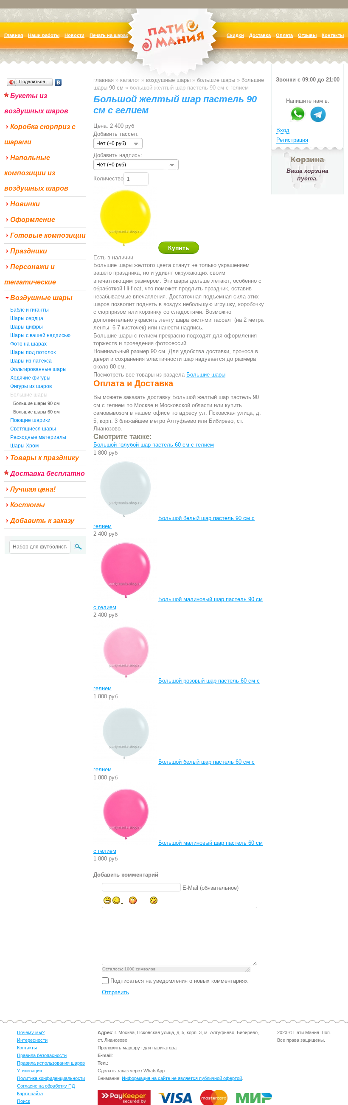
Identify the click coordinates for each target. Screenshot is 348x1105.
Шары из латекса (31, 361)
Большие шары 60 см (36, 411)
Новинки (25, 204)
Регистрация (292, 140)
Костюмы (27, 505)
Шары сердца (26, 318)
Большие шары (29, 395)
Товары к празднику (44, 457)
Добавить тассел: (116, 134)
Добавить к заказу (42, 520)
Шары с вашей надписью (40, 335)
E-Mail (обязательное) (210, 888)
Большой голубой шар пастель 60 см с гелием (153, 444)
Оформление (32, 219)
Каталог (130, 80)
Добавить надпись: (117, 155)
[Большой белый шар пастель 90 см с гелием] (125, 518)
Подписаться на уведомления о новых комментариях (179, 981)
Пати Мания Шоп (174, 48)
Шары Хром (24, 446)
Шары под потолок (33, 352)
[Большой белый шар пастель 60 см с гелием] (125, 762)
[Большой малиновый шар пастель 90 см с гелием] (125, 599)
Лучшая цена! (33, 489)
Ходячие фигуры (30, 378)
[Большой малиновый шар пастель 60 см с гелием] (125, 843)
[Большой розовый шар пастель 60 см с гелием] (125, 681)
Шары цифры (26, 327)
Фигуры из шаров (31, 386)
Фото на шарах (28, 344)
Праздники (28, 251)
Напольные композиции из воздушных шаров (36, 173)
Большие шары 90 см (36, 403)
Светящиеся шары (33, 429)
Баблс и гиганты (29, 310)
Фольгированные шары (38, 369)
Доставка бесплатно (47, 473)
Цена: (100, 126)
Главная (103, 80)
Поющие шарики (30, 420)
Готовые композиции (48, 235)
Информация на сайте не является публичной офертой (182, 1078)
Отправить (115, 992)
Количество (108, 178)
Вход (282, 130)
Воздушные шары (41, 297)
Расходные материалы (38, 437)
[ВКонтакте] (58, 82)
